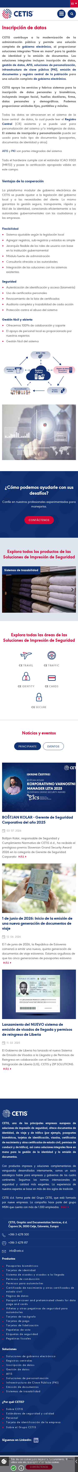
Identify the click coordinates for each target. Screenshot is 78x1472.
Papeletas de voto (18, 1329)
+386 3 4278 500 (18, 1234)
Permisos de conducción (23, 1279)
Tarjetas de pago (18, 1321)
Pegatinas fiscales (18, 1338)
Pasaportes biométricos (22, 1265)
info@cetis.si (16, 1250)
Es (72, 3)
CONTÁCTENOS (39, 520)
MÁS (64, 1207)
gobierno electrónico (36, 46)
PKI (13, 151)
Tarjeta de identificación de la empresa (33, 1422)
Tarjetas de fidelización (22, 1325)
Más (21, 856)
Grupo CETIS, (45, 1197)
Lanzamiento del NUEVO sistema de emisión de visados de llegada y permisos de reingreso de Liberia (37, 1030)
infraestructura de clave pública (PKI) (29, 69)
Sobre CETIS (14, 1409)
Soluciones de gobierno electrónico (31, 1356)
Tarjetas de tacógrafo (21, 1316)
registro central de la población (45, 74)
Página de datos (17, 1295)
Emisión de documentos (22, 1387)
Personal (12, 1417)
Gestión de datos (18, 1369)
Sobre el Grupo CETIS (21, 1427)
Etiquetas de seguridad (22, 1334)
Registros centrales (19, 1360)
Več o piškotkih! (21, 1468)
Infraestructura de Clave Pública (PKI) (32, 1382)
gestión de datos (13, 65)
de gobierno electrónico (49, 79)
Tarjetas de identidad (21, 1270)
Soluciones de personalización (27, 1378)
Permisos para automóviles (24, 1283)
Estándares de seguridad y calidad (30, 1413)
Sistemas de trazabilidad (23, 1391)
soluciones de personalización (54, 65)
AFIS (29, 65)
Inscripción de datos (20, 1365)
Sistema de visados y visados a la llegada (35, 1274)
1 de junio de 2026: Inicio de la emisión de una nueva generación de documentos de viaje (37, 924)
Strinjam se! (13, 1468)
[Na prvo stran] (17, 14)
